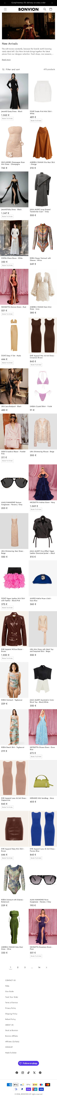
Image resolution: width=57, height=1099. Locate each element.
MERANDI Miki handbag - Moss (42, 798)
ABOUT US (9, 1025)
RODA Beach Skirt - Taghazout (12, 747)
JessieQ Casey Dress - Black (11, 111)
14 (39, 967)
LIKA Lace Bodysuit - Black (11, 406)
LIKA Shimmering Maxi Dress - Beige (12, 552)
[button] (5, 9)
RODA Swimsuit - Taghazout (11, 700)
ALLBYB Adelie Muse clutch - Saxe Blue (41, 600)
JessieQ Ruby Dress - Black (11, 210)
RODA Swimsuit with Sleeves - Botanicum (12, 901)
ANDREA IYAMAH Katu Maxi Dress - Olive (12, 948)
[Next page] (46, 967)
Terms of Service (11, 1002)
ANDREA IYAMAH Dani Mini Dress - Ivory (40, 308)
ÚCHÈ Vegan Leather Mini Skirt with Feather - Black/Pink (13, 600)
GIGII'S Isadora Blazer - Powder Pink (13, 453)
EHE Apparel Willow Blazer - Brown (12, 650)
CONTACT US (10, 980)
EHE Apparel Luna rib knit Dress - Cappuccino (14, 799)
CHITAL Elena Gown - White (12, 258)
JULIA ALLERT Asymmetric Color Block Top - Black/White (42, 701)
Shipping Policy (11, 1014)
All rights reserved (35, 1094)
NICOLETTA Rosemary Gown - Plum (41, 948)
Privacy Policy (10, 1008)
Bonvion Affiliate (11, 1036)
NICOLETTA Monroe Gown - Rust (13, 307)
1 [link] (10, 967)
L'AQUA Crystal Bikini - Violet (41, 406)
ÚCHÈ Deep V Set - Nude (11, 356)
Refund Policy (10, 1019)
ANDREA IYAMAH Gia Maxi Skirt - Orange (42, 163)
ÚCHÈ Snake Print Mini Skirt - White (41, 112)
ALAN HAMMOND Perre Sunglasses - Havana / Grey (40, 901)
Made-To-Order (11, 1053)
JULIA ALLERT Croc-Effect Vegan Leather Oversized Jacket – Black (42, 552)
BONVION (25, 1094)
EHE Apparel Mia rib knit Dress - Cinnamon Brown (42, 357)
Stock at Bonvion (11, 1030)
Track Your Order (11, 997)
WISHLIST (9, 1047)
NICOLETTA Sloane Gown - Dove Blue (42, 748)
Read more (6, 59)
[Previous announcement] (5, 3)
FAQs (7, 986)
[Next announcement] (52, 3)
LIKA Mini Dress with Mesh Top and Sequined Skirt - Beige (41, 650)
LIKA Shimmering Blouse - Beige (42, 452)
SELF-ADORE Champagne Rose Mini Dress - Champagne (13, 163)
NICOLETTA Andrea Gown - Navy (42, 502)
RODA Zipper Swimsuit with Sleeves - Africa (40, 259)
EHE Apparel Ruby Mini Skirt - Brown (12, 850)
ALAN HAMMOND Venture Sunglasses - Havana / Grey (11, 503)
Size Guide (9, 991)
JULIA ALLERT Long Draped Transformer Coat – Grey (40, 211)
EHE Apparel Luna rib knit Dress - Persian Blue (43, 850)
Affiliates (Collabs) (12, 1041)
